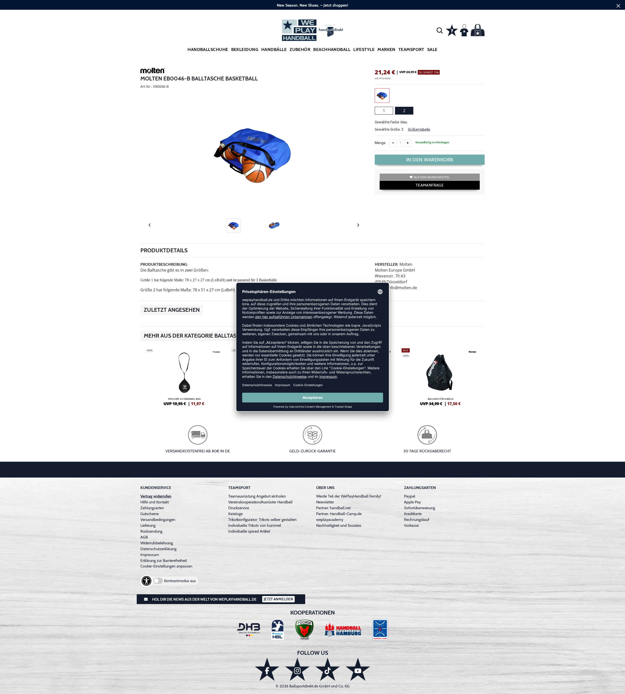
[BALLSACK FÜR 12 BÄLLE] (440, 376)
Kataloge (235, 513)
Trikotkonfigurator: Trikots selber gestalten (262, 519)
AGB (144, 537)
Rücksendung (151, 531)
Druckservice (238, 508)
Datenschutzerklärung (158, 549)
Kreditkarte (413, 513)
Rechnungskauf (416, 519)
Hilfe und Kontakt (154, 502)
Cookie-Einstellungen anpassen (166, 566)
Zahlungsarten (152, 508)
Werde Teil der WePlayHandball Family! (348, 496)
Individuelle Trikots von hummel (254, 525)
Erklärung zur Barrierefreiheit (163, 560)
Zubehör (300, 49)
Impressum (149, 554)
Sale (432, 49)
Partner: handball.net (333, 508)
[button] (440, 30)
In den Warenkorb (429, 160)
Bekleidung (245, 49)
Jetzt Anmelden (278, 599)
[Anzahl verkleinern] (393, 143)
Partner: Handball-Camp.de (339, 513)
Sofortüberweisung (419, 508)
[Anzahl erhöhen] (407, 143)
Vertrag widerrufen (155, 496)
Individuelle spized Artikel (249, 531)
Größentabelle (419, 129)
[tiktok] (327, 669)
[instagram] (297, 669)
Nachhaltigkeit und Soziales (338, 525)
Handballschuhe (208, 49)
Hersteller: (386, 264)
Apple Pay (412, 502)
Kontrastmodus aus (180, 580)
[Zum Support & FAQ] (452, 29)
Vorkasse (411, 525)
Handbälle (274, 49)
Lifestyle (364, 49)
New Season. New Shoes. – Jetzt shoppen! (312, 5)
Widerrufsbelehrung (156, 543)
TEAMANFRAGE (430, 185)
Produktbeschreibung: (164, 264)
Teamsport (411, 49)
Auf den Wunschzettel (432, 177)
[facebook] (267, 669)
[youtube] (358, 669)
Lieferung (148, 525)
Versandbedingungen (157, 519)
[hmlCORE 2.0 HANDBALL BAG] (184, 376)
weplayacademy (329, 519)
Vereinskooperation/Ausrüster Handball (260, 502)
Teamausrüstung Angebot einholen (257, 496)
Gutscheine (149, 513)
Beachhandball (331, 49)
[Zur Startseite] (312, 30)
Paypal (409, 496)
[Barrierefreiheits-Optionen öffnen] (146, 581)
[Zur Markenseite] (152, 71)
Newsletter (325, 502)
